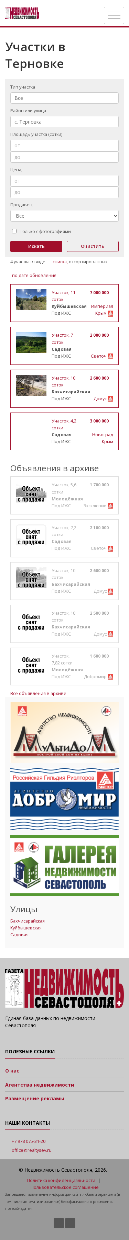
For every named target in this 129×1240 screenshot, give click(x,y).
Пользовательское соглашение (65, 1187)
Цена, (16, 170)
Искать (36, 246)
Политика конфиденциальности (61, 1180)
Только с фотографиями (45, 231)
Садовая (19, 935)
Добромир (96, 677)
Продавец (21, 205)
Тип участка (22, 87)
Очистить (92, 246)
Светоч (99, 356)
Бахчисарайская (27, 921)
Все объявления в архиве (38, 693)
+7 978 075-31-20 (28, 1141)
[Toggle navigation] (114, 15)
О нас (12, 1070)
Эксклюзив (96, 506)
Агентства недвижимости (39, 1084)
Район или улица (28, 111)
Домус (101, 399)
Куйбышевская (26, 928)
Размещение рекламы (34, 1098)
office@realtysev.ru (32, 1150)
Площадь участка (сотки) (36, 134)
